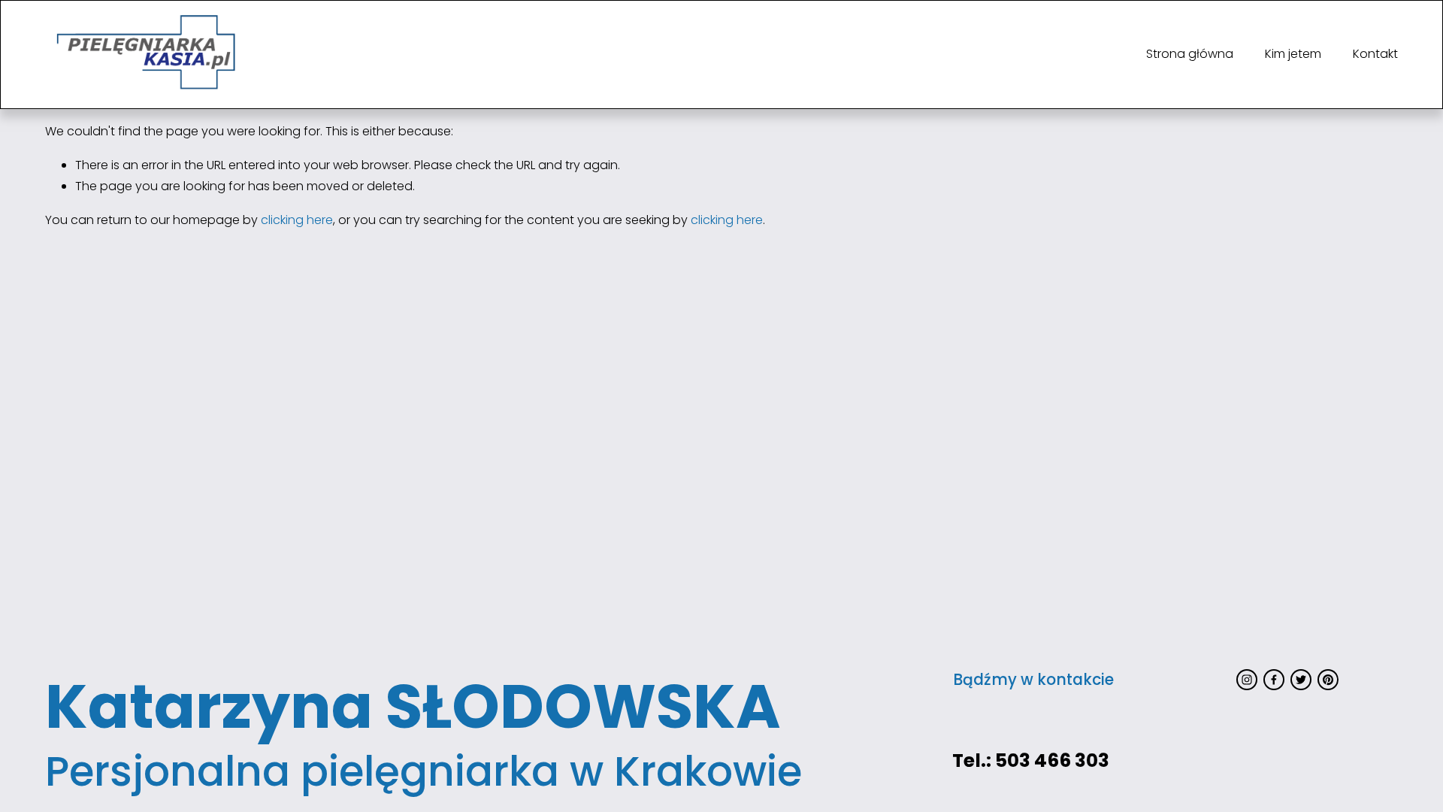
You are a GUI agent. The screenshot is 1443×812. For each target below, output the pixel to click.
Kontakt (1375, 53)
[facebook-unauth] (1273, 679)
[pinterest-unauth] (1328, 679)
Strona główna (1189, 53)
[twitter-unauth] (1300, 679)
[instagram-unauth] (1246, 679)
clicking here (297, 220)
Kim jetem (1293, 53)
